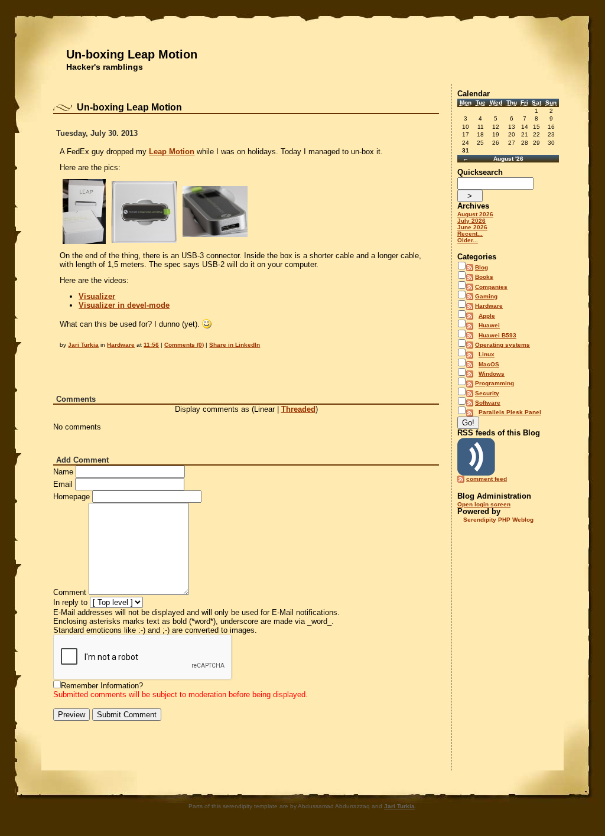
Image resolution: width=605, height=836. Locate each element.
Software (487, 402)
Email (63, 484)
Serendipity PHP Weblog (498, 519)
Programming (494, 383)
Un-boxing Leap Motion (131, 54)
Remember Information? (102, 685)
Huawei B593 (497, 335)
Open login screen (483, 504)
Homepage (71, 496)
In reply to (70, 602)
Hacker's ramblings (104, 66)
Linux (487, 354)
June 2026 (472, 227)
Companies (491, 287)
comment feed (486, 479)
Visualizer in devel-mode (124, 305)
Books (484, 277)
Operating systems (502, 344)
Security (487, 393)
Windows (492, 373)
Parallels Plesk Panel (510, 412)
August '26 (508, 158)
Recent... (470, 233)
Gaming (486, 296)
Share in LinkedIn (234, 344)
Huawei (489, 325)
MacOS (489, 364)
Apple (487, 316)
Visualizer (97, 296)
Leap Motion (171, 151)
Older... (467, 240)
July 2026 (471, 220)
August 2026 (475, 214)
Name (63, 471)
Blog (481, 267)
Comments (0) (184, 344)
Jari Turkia (83, 344)
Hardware (121, 344)
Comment (69, 592)
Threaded (298, 409)
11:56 (151, 344)
